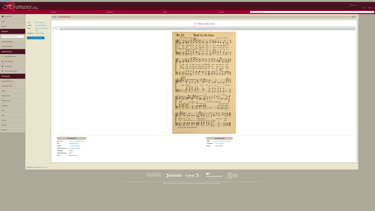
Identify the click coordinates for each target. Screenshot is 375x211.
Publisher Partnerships (201, 183)
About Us (4, 130)
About (164, 183)
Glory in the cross (40, 22)
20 (55, 17)
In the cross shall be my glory (76, 141)
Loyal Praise (62, 17)
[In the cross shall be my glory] (223, 141)
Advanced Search (6, 41)
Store (165, 12)
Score (56, 28)
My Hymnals (8, 66)
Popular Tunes (5, 100)
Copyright (169, 183)
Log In (3, 21)
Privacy (175, 183)
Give (209, 183)
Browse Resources (7, 81)
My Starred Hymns (10, 56)
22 (353, 17)
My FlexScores (9, 61)
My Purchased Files (11, 71)
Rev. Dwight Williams (40, 25)
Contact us (44, 167)
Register (370, 7)
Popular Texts (5, 96)
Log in (364, 7)
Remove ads (353, 5)
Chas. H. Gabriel (39, 33)
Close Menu (8, 16)
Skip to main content (5, 1)
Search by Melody (7, 46)
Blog (2, 115)
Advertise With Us (189, 183)
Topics (3, 91)
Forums (3, 120)
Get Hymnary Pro (215, 183)
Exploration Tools (6, 86)
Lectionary (4, 105)
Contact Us (181, 183)
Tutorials (4, 125)
